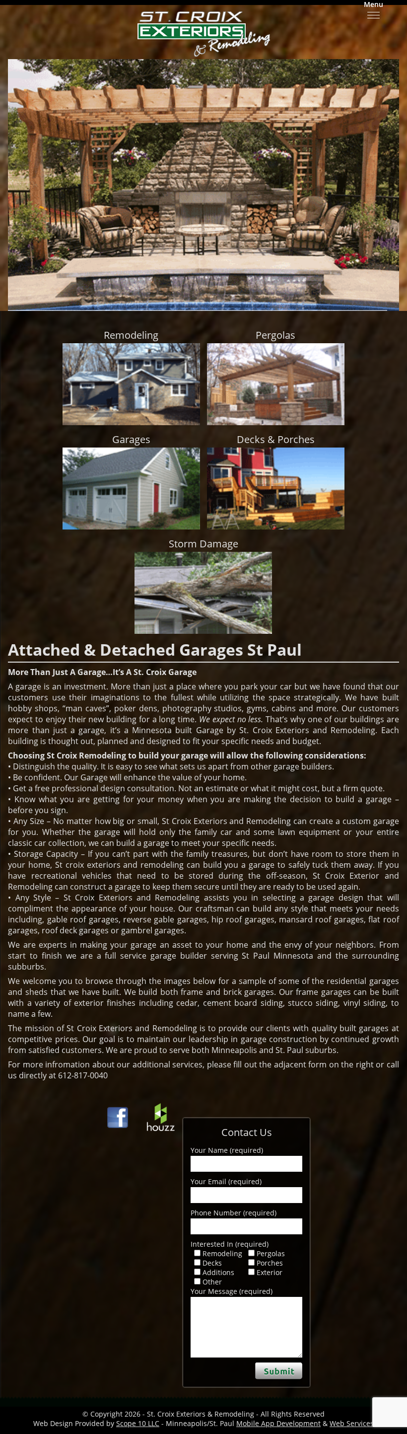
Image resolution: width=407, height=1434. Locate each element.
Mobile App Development (278, 1423)
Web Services (352, 1423)
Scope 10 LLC (137, 1423)
